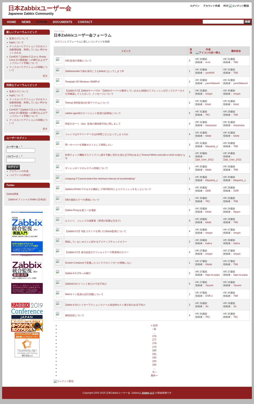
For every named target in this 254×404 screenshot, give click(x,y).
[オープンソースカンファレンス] (27, 330)
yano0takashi (212, 83)
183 (154, 361)
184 (154, 364)
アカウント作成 (211, 5)
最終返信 (236, 51)
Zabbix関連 (12, 194)
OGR (208, 190)
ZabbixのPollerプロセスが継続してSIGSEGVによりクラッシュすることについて (108, 189)
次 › (154, 371)
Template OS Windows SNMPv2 (82, 81)
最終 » (154, 375)
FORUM (41, 22)
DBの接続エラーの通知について (82, 199)
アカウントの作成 (18, 171)
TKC (207, 114)
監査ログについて (18, 38)
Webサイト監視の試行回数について (84, 294)
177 (154, 339)
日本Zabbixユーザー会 (39, 8)
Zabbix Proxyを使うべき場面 (80, 210)
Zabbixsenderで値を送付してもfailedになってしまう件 (94, 71)
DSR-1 (209, 296)
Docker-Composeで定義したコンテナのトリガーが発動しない (98, 262)
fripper (236, 211)
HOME (11, 22)
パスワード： (14, 156)
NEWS (26, 22)
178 (154, 343)
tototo (208, 135)
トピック (126, 51)
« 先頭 (154, 325)
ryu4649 (209, 72)
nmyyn (209, 93)
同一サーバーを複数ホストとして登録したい (89, 144)
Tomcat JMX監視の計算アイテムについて (87, 102)
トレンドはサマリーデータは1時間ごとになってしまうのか (96, 134)
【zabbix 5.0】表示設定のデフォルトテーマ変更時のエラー (97, 252)
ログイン (195, 5)
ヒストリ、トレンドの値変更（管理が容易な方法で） (93, 220)
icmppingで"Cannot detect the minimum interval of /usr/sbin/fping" (100, 178)
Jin (207, 306)
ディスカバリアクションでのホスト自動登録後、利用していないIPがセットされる (28, 49)
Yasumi (209, 285)
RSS (225, 5)
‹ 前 (154, 329)
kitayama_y (211, 146)
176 (154, 336)
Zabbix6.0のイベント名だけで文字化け (86, 283)
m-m (207, 62)
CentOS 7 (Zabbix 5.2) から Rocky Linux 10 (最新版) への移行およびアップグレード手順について (28, 59)
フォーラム (59, 31)
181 (154, 354)
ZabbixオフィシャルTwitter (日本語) (27, 199)
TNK (235, 62)
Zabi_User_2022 (204, 159)
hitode (208, 264)
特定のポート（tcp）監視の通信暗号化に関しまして (93, 123)
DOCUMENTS (62, 22)
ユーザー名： (14, 146)
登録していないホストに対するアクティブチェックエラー (96, 241)
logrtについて (16, 42)
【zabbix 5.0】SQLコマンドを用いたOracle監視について (95, 231)
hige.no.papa (212, 274)
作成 (208, 49)
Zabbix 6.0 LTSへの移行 (78, 273)
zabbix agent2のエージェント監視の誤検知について (93, 113)
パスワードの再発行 (20, 175)
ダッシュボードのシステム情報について (86, 168)
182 (154, 357)
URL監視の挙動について (78, 60)
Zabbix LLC (148, 393)
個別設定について (74, 315)
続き (45, 75)
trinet (208, 104)
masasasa (210, 125)
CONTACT (85, 22)
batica (208, 243)
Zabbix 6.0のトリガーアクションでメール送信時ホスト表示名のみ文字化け (105, 304)
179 (154, 346)
